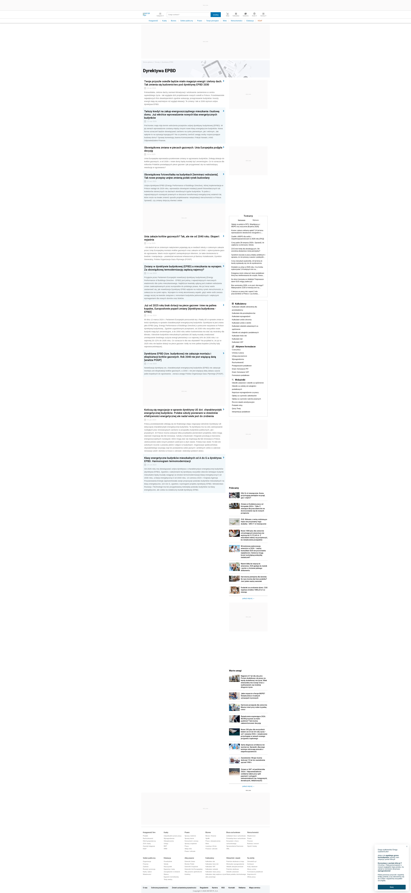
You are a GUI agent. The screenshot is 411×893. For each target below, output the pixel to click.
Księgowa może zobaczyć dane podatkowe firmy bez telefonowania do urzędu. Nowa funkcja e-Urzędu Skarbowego (247, 274)
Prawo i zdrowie (190, 851)
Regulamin (204, 888)
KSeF (260, 21)
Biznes (173, 21)
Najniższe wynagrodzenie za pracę (245, 392)
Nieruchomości (236, 21)
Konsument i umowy (191, 841)
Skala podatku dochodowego (236, 874)
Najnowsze (241, 220)
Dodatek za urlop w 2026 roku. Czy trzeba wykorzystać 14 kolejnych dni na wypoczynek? (247, 268)
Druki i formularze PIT (240, 369)
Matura (166, 874)
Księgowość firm (149, 832)
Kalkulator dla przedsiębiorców (243, 313)
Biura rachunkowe (233, 832)
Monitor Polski (189, 864)
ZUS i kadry (147, 843)
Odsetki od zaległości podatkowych (245, 332)
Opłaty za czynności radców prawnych (246, 399)
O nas (145, 888)
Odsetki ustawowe (232, 872)
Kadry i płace (147, 872)
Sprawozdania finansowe (234, 846)
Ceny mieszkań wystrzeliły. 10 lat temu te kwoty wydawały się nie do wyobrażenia (246, 262)
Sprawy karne (189, 838)
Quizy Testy (236, 408)
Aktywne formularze (246, 346)
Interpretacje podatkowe (241, 412)
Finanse (250, 841)
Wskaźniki (240, 379)
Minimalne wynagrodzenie (235, 864)
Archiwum (250, 864)
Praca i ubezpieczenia (213, 841)
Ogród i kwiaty (252, 846)
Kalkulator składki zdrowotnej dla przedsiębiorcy (244, 308)
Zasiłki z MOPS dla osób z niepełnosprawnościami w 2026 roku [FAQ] (247, 238)
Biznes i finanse (211, 836)
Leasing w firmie (211, 846)
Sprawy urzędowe (191, 843)
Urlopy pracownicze (239, 356)
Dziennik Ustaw (190, 861)
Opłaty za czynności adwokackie (244, 396)
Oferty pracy (251, 877)
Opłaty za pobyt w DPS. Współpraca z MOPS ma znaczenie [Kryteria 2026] (245, 225)
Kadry (164, 21)
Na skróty (250, 858)
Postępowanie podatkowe (242, 366)
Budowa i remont (253, 843)
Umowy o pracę (238, 353)
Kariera (215, 888)
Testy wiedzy (168, 879)
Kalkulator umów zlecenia (242, 320)
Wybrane (256, 220)
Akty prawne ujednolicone (193, 872)
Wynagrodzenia (238, 359)
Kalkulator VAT (237, 342)
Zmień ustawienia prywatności (184, 888)
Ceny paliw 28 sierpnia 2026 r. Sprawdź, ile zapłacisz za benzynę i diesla (247, 244)
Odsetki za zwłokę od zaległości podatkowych (244, 387)
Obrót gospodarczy (149, 841)
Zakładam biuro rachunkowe (236, 836)
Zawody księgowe (149, 846)
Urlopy (166, 843)
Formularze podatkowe (240, 375)
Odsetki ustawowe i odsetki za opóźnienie (248, 383)
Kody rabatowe (252, 866)
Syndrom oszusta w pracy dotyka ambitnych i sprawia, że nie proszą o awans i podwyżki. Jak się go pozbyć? (248, 256)
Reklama (242, 888)
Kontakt (232, 888)
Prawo (199, 21)
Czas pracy (236, 350)
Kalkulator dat (237, 339)
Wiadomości (251, 836)
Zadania (145, 866)
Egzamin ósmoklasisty (171, 877)
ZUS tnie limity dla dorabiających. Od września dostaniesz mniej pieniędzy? (245, 250)
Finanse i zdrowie (211, 849)
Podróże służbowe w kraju (235, 861)
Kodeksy (187, 874)
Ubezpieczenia (169, 841)
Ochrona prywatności (159, 888)
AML (227, 849)
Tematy (157, 62)
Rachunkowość (238, 362)
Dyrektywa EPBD (167, 62)
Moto (225, 21)
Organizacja (147, 861)
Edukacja (250, 21)
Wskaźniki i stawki (233, 858)
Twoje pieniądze (212, 21)
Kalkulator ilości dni (239, 336)
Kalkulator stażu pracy (213, 872)
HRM (165, 849)
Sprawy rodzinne (190, 836)
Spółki (208, 838)
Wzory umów (251, 869)
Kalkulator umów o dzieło (241, 323)
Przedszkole (168, 861)
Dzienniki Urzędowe (191, 866)
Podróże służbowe (232, 869)
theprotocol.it (251, 874)
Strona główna (148, 62)
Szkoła (166, 864)
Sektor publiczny (186, 21)
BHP (165, 846)
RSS (223, 888)
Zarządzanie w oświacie (172, 872)
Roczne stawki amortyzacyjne (243, 402)
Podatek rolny (237, 405)
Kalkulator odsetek (212, 869)
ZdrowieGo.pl (251, 861)
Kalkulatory (240, 303)
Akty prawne (189, 858)
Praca (187, 846)
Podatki (145, 836)
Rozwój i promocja (149, 869)
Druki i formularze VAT (240, 372)
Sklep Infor (188, 849)
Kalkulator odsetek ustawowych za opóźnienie (245, 327)
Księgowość (153, 21)
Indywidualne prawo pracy (172, 836)
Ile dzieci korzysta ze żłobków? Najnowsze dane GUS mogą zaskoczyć (247, 280)
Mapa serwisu (254, 888)
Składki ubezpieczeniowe (234, 866)
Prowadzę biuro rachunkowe (236, 838)
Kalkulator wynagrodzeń (241, 316)
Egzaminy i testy (169, 869)
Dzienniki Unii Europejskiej (193, 869)
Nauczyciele (168, 866)
